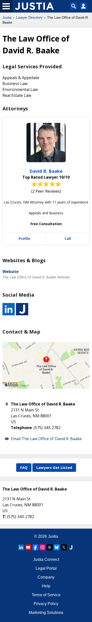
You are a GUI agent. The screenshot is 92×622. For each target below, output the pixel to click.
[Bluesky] (57, 547)
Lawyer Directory (29, 17)
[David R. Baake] (46, 142)
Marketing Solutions (46, 612)
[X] (64, 547)
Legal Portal (46, 568)
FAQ (23, 467)
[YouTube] (28, 547)
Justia (7, 17)
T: (4, 516)
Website (10, 271)
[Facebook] (35, 547)
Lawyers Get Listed (54, 467)
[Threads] (50, 547)
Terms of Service (46, 595)
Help (46, 586)
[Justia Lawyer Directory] (71, 547)
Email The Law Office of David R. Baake (46, 438)
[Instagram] (42, 547)
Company (46, 577)
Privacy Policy (46, 604)
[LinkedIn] (21, 547)
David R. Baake (46, 171)
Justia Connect (46, 559)
